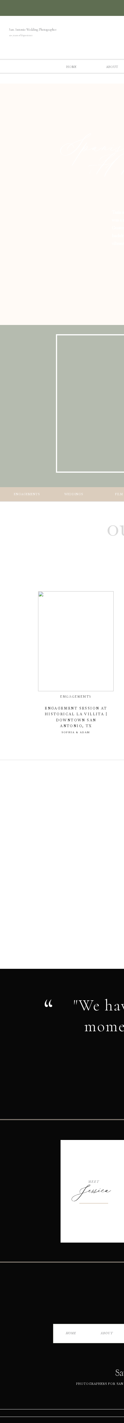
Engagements (75, 696)
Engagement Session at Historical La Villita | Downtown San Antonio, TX (76, 720)
